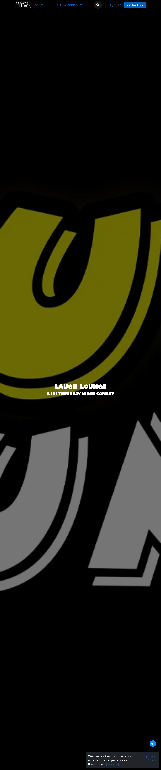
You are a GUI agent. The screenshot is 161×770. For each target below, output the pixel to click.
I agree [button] (153, 760)
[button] (98, 5)
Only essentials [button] (150, 757)
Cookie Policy (112, 764)
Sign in (114, 5)
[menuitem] (40, 5)
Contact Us (135, 4)
